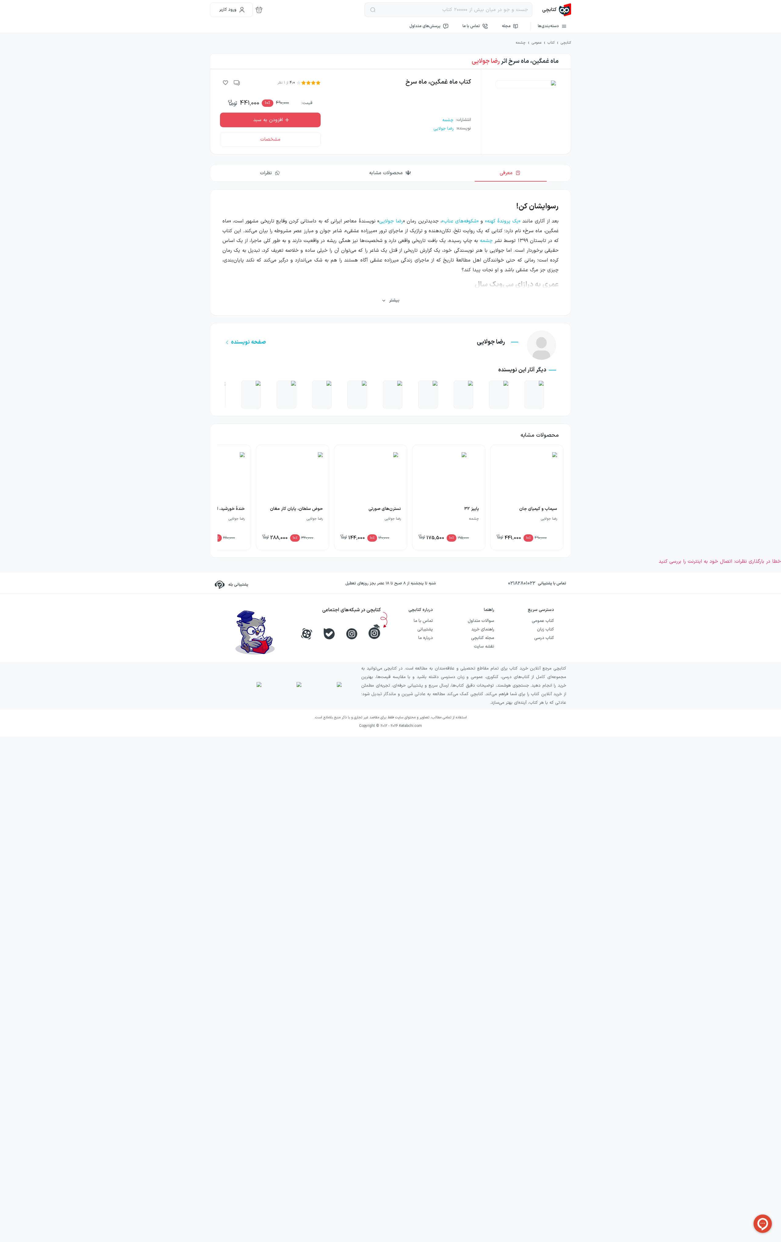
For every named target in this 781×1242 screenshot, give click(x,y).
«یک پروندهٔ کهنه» (502, 221)
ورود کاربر (227, 9)
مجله (506, 26)
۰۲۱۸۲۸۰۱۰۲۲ (521, 583)
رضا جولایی (486, 61)
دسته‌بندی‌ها (548, 26)
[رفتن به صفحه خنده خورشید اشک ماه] (499, 395)
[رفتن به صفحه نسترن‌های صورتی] (251, 395)
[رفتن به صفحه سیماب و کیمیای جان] (534, 395)
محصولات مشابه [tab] (386, 173)
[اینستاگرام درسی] (374, 632)
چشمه (486, 240)
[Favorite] (225, 82)
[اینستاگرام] (352, 634)
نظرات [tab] (266, 173)
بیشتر (394, 300)
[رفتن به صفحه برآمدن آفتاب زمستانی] (392, 395)
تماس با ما (471, 26)
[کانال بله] (329, 634)
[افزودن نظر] (237, 83)
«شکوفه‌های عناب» (460, 221)
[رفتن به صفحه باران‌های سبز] (463, 395)
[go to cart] (259, 10)
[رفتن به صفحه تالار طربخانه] (286, 395)
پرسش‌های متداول (425, 26)
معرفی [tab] (506, 173)
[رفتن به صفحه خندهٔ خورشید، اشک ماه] (357, 395)
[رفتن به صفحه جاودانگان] (428, 395)
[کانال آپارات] (307, 634)
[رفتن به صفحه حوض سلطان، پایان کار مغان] (322, 395)
